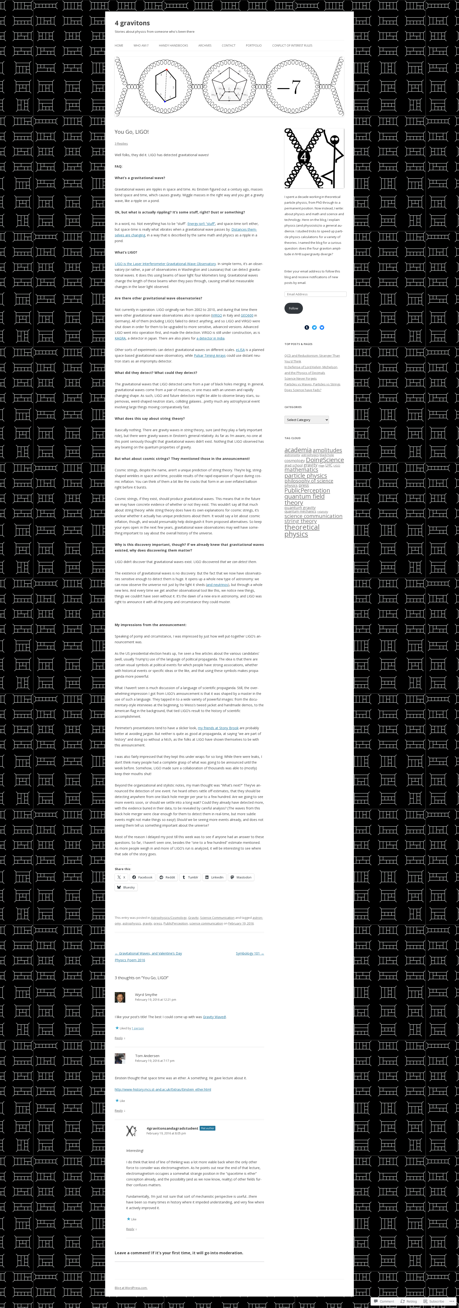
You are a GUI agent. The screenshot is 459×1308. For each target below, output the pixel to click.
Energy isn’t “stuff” (201, 223)
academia (298, 450)
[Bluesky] (322, 327)
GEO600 (247, 315)
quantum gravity (300, 507)
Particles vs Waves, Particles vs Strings (312, 384)
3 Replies (121, 143)
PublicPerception (176, 923)
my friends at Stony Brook (218, 728)
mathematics (301, 469)
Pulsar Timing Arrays (210, 355)
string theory (300, 520)
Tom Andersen (147, 1055)
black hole (327, 455)
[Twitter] (314, 327)
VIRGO (217, 315)
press (158, 923)
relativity (322, 511)
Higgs (321, 465)
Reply (119, 1038)
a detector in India (210, 338)
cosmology (294, 460)
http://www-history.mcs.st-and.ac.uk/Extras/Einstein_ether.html (163, 1089)
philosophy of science (308, 481)
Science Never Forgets (300, 378)
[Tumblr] (307, 327)
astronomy (292, 455)
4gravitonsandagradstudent (172, 1128)
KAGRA (120, 338)
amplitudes (327, 450)
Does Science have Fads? (302, 390)
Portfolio (254, 45)
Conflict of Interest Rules (292, 45)
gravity (147, 923)
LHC (329, 465)
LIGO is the (165, 263)
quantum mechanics (300, 511)
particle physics (305, 475)
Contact (228, 45)
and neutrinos (217, 584)
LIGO (336, 465)
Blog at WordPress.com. (131, 1288)
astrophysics (131, 923)
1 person (138, 1028)
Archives (204, 45)
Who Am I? (141, 45)
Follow (293, 308)
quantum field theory (304, 499)
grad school (293, 465)
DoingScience (325, 459)
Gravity (193, 917)
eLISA (240, 349)
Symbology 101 (250, 953)
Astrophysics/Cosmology (169, 917)
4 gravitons (132, 23)
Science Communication (217, 917)
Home (119, 45)
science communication (206, 923)
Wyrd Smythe (146, 994)
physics (291, 485)
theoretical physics (302, 530)
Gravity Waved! (214, 1017)
